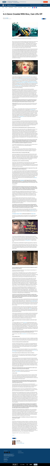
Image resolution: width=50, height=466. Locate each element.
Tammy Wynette (18, 371)
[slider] (6, 5)
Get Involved (20, 7)
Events (16, 7)
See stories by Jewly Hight (20, 443)
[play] (3, 5)
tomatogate (22, 180)
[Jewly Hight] (13, 442)
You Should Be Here (28, 240)
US (3, 11)
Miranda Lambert (32, 81)
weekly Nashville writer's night (21, 82)
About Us (29, 7)
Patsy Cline (25, 322)
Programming (11, 7)
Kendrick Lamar (32, 109)
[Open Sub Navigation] (4, 7)
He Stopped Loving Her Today (16, 213)
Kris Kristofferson (24, 333)
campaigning (26, 81)
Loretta (30, 308)
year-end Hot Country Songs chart (17, 79)
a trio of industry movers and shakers (32, 82)
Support (25, 7)
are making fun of (21, 116)
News (3, 7)
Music (6, 7)
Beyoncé (35, 177)
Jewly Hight (18, 440)
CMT (35, 81)
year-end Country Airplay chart (26, 77)
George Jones (33, 213)
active (23, 81)
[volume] (5, 5)
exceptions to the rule (18, 85)
